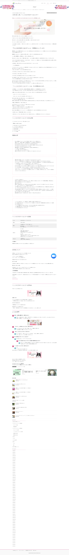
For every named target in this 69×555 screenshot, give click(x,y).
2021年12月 (14, 455)
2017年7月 (14, 537)
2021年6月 (14, 465)
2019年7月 (14, 504)
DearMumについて (15, 550)
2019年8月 (14, 502)
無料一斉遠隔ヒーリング (16, 446)
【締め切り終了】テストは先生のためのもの (21, 396)
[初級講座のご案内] (16, 372)
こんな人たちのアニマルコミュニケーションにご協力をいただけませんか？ (25, 415)
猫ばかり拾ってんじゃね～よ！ (19, 411)
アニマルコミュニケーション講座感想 (17, 423)
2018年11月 (14, 517)
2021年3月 (14, 470)
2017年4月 (14, 542)
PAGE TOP (66, 537)
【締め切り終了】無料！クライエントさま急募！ (18, 400)
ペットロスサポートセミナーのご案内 (21, 366)
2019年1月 (14, 514)
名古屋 (13, 441)
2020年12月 (14, 475)
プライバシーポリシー (21, 550)
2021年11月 (14, 457)
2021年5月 (14, 467)
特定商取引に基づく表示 (29, 550)
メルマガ (14, 438)
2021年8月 (14, 462)
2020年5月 (14, 487)
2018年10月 (14, 519)
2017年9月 (14, 534)
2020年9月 (14, 480)
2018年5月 (14, 524)
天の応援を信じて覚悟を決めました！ (20, 403)
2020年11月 (14, 477)
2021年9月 (14, 460)
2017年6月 (14, 539)
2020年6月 (14, 485)
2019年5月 (14, 507)
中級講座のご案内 (15, 433)
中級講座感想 (15, 426)
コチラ (23, 318)
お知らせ (14, 436)
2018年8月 (14, 522)
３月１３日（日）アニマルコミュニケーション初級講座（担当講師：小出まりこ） (27, 372)
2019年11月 (14, 497)
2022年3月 (14, 450)
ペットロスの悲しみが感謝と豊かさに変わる (21, 407)
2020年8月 (14, 482)
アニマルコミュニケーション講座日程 (17, 428)
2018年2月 (14, 527)
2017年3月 (14, 544)
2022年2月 (14, 452)
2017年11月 (14, 532)
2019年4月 (14, 509)
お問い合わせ (34, 550)
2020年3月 (14, 490)
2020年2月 (14, 492)
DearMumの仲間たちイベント (16, 421)
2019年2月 (14, 512)
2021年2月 (14, 472)
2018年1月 (14, 529)
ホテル (14, 443)
